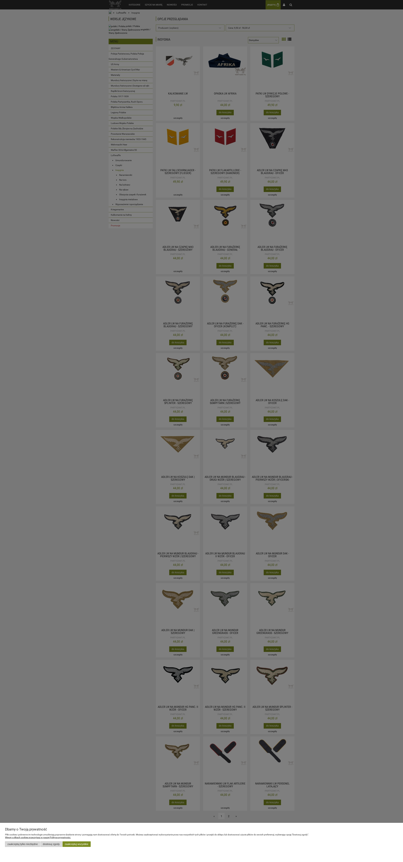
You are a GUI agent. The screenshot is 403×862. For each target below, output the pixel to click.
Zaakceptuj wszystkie (76, 844)
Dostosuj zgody (51, 844)
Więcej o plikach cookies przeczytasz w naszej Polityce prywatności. (38, 837)
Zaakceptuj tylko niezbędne (22, 844)
